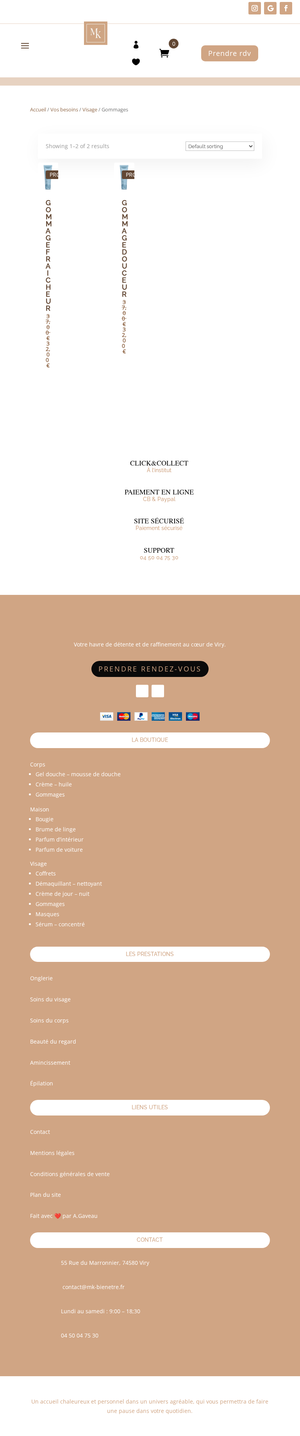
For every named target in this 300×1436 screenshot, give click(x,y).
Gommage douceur (125, 248)
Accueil (38, 109)
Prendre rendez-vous (150, 668)
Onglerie (41, 978)
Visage (89, 109)
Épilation (41, 1083)
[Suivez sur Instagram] (254, 8)
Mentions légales (52, 1153)
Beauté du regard (53, 1041)
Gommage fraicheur (49, 255)
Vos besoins (64, 109)
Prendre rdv (229, 53)
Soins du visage (50, 999)
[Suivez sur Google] (270, 8)
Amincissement (50, 1062)
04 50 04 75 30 (159, 557)
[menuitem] (136, 43)
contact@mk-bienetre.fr (93, 1287)
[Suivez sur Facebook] (286, 8)
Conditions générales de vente (70, 1174)
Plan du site (45, 1194)
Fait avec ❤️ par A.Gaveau (64, 1215)
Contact (40, 1131)
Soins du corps (49, 1020)
